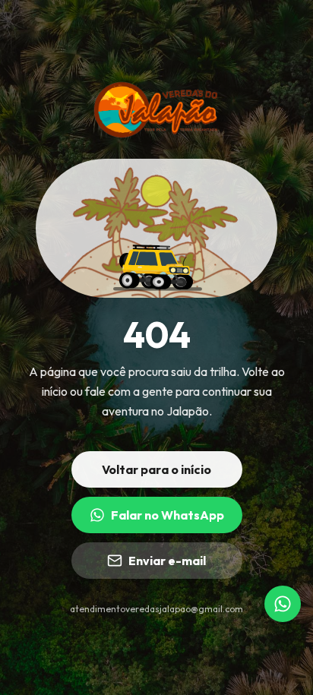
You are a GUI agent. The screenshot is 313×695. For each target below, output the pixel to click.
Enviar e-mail (167, 560)
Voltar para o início (156, 469)
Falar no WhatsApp (167, 515)
